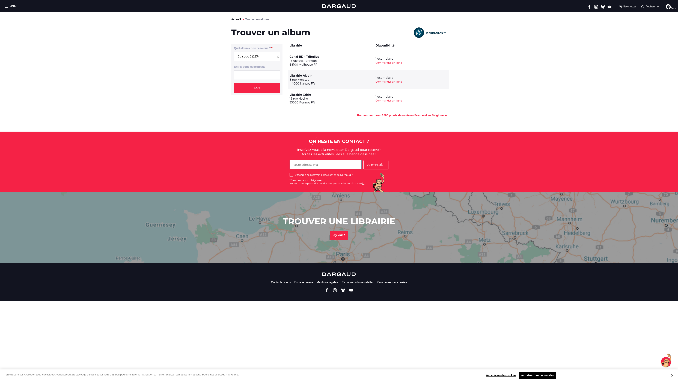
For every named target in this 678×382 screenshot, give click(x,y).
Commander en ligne (389, 62)
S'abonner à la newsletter (357, 282)
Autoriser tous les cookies (537, 375)
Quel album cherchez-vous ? (252, 48)
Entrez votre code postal (249, 66)
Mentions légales (327, 282)
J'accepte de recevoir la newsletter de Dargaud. (323, 174)
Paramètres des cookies (392, 282)
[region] (339, 375)
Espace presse (303, 282)
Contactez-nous (281, 282)
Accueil (236, 19)
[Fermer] (672, 375)
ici (363, 183)
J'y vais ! (339, 235)
